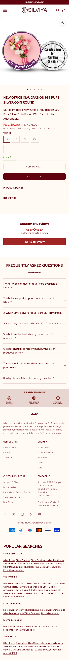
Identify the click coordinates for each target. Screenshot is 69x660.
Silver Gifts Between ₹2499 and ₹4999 (30, 649)
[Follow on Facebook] (5, 514)
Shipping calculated (31, 128)
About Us (7, 457)
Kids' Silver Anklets (50, 613)
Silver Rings (9, 560)
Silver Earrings (23, 560)
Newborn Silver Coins (26, 593)
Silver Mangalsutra (13, 566)
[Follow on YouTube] (40, 514)
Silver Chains (26, 563)
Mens (40, 462)
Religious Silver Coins (21, 586)
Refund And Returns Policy (16, 492)
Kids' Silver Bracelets (30, 613)
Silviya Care (9, 447)
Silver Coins (44, 447)
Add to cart (34, 166)
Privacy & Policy (11, 487)
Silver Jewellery (45, 452)
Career (6, 452)
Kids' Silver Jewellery (13, 570)
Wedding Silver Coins (44, 586)
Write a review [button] (34, 242)
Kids (40, 467)
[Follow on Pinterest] (31, 514)
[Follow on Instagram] (22, 514)
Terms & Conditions (13, 497)
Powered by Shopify (41, 523)
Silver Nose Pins (31, 566)
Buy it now (34, 176)
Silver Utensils (34, 643)
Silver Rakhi (9, 643)
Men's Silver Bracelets (25, 629)
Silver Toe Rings (56, 563)
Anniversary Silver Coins (15, 590)
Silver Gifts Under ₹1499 (15, 646)
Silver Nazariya (32, 609)
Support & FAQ (10, 482)
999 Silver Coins (11, 583)
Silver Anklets (40, 563)
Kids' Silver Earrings (50, 609)
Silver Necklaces (55, 560)
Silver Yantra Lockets (52, 643)
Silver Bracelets (11, 563)
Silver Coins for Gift (47, 593)
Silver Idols (21, 643)
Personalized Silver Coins (33, 583)
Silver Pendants (39, 560)
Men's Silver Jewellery (50, 566)
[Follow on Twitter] (13, 514)
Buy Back (8, 502)
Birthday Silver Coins (39, 590)
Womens (42, 457)
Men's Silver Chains (35, 626)
